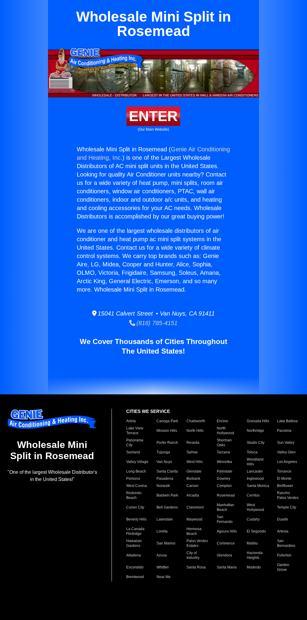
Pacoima (284, 431)
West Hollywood (255, 507)
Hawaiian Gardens (134, 543)
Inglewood (255, 478)
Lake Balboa (287, 421)
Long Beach (136, 471)
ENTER (153, 116)
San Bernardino (286, 543)
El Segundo (256, 531)
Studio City (255, 443)
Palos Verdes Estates (197, 543)
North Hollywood (225, 430)
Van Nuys (164, 462)
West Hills (194, 462)
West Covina (136, 486)
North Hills (195, 431)
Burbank (193, 478)
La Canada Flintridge (135, 531)
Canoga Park (167, 421)
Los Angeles (287, 462)
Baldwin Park (167, 495)
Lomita (162, 531)
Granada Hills (258, 421)
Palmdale (224, 471)
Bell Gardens (167, 507)
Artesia (282, 531)
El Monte (284, 478)
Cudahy (253, 519)
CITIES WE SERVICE (148, 411)
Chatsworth (195, 421)
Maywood (194, 519)
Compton (224, 486)
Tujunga (163, 452)
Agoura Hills (227, 531)
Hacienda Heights (255, 555)
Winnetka (224, 462)
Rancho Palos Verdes (288, 495)
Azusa (161, 555)
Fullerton (284, 555)
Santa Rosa (196, 567)
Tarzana (223, 452)
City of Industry (192, 555)
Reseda (192, 443)
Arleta (131, 421)
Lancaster (255, 471)
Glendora (224, 555)
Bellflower (285, 486)
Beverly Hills (136, 519)
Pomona (133, 478)
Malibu (252, 543)
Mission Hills (166, 431)
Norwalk (163, 486)
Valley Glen (286, 452)
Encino (222, 421)
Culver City (135, 507)
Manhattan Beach (225, 507)
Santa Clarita (167, 471)
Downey (223, 478)
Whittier (162, 567)
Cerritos (253, 495)
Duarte (282, 519)
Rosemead (226, 495)
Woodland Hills (255, 461)
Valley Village (137, 462)
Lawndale (164, 519)
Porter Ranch (167, 443)
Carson (192, 486)
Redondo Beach (134, 495)
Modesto (254, 567)
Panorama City (134, 442)
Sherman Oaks (224, 442)
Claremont (195, 507)
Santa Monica (258, 486)
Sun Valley (285, 443)
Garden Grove (283, 567)
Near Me (163, 577)
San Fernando (225, 519)
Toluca (252, 452)
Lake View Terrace (134, 430)
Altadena (133, 555)
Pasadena (164, 478)
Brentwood (135, 577)
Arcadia (192, 495)
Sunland (133, 452)
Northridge (255, 431)
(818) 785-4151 (156, 323)
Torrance (284, 471)
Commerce (226, 543)
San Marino (165, 543)
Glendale (193, 471)
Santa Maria (227, 567)
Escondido (135, 567)
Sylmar (192, 452)
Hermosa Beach (193, 531)
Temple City (286, 507)
